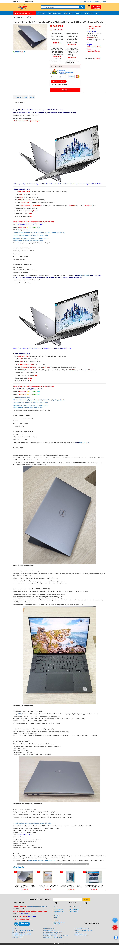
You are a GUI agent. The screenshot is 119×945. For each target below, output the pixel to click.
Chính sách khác (74, 911)
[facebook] (116, 937)
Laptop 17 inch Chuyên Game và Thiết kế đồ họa (56, 935)
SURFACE (77, 932)
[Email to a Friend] (20, 51)
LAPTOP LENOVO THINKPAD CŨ (52, 932)
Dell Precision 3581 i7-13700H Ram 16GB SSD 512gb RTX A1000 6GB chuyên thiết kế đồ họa (94, 887)
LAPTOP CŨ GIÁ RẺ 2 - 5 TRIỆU (84, 930)
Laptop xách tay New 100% (72, 13)
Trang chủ (41, 13)
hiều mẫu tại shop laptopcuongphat (28, 240)
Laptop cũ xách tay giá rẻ (50, 934)
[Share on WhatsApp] (14, 51)
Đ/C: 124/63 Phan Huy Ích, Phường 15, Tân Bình (93, 1)
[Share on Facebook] (16, 51)
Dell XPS (14, 928)
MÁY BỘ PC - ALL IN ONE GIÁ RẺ (59, 923)
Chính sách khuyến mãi (75, 907)
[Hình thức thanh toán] (65, 71)
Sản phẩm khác (18, 867)
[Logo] (22, 7)
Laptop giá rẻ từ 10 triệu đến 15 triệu (52, 937)
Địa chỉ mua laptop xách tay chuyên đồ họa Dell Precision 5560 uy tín (32, 823)
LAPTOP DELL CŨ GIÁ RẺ (82, 928)
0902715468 (96, 6)
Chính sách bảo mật (74, 909)
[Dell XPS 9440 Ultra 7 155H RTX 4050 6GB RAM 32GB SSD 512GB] (47, 876)
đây (64, 232)
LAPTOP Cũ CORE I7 (18, 935)
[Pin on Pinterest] (22, 51)
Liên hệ (98, 13)
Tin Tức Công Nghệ (54, 13)
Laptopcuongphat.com (24, 230)
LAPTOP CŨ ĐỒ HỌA (26, 17)
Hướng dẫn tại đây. (84, 275)
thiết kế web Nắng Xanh (62, 944)
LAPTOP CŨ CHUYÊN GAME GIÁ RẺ (22, 930)
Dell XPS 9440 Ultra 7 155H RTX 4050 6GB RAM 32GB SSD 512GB (48, 886)
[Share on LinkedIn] (24, 51)
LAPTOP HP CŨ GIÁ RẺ (18, 932)
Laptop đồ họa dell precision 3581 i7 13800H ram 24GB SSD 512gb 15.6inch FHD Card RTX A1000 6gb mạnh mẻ (71, 887)
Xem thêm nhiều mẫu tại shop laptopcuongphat (30, 235)
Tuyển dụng (88, 13)
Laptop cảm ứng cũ (17, 937)
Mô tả (32, 97)
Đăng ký (86, 899)
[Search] (82, 7)
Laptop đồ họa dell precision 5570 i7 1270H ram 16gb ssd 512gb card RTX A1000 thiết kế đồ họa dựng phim (25, 887)
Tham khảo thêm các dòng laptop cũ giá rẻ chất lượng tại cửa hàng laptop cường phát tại (38, 232)
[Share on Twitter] (18, 51)
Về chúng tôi (57, 920)
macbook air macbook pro (81, 935)
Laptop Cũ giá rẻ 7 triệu (81, 934)
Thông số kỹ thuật (21, 97)
